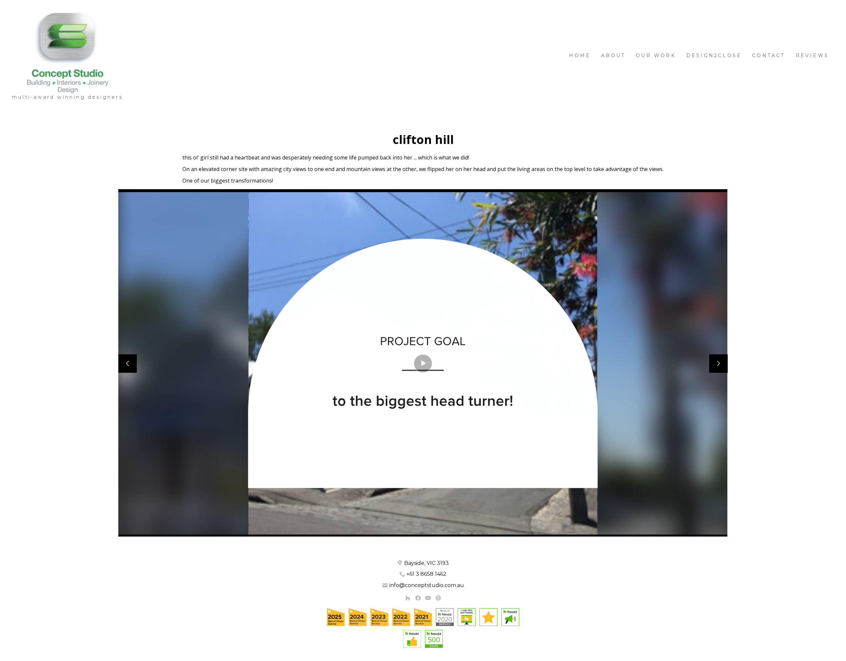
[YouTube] (428, 598)
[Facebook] (418, 598)
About (613, 55)
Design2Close (714, 55)
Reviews (812, 55)
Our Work (656, 55)
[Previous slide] (127, 363)
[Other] (438, 598)
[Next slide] (718, 363)
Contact (768, 55)
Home (580, 55)
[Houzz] (408, 598)
